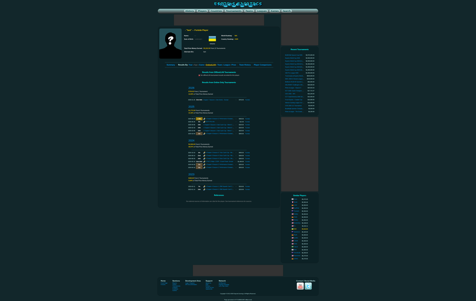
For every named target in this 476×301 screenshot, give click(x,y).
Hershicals (297, 252)
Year (191, 65)
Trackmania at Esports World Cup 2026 (297, 76)
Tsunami (296, 211)
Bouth (295, 202)
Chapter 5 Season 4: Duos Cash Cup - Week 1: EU (222, 158)
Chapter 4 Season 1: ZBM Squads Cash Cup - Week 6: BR (224, 186)
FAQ (207, 284)
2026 (191, 87)
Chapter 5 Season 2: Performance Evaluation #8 (221, 164)
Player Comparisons (262, 65)
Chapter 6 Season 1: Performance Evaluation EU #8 (222, 133)
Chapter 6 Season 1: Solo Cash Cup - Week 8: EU (219, 127)
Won (295, 249)
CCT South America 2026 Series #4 (295, 96)
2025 (191, 106)
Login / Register (190, 283)
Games (174, 290)
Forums (163, 284)
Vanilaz (296, 214)
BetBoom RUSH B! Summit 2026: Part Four (298, 82)
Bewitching (297, 223)
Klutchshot (297, 255)
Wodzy (296, 220)
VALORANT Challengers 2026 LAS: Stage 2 (298, 85)
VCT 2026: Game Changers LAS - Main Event (299, 90)
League (227, 65)
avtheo (296, 258)
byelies (296, 238)
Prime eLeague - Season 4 (293, 88)
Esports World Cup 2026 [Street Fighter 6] (297, 70)
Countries (175, 289)
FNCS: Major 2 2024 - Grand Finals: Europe (220, 161)
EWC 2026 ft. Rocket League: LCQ (295, 79)
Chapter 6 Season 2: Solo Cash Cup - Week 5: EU (219, 124)
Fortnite (247, 100)
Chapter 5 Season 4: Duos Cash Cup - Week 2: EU (222, 155)
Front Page (164, 283)
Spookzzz (297, 232)
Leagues (175, 287)
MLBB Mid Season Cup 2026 (293, 55)
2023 (191, 174)
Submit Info (209, 289)
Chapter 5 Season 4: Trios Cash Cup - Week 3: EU (222, 152)
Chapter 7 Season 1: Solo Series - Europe (215, 100)
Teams (174, 284)
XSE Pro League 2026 (291, 73)
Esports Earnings (224, 284)
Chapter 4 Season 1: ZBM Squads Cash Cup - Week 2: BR (224, 189)
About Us (208, 283)
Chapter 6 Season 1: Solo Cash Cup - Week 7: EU (219, 130)
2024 (191, 140)
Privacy (208, 286)
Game (201, 65)
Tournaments (176, 286)
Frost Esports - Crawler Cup (293, 99)
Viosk (295, 217)
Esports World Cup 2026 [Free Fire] (296, 64)
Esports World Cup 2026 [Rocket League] (297, 67)
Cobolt (296, 240)
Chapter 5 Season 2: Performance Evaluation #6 (221, 167)
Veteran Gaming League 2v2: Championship (298, 102)
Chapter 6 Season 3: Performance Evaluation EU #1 (222, 118)
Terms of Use (210, 287)
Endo (295, 243)
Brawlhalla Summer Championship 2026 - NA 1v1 (299, 108)
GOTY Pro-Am (210, 121)
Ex (295, 226)
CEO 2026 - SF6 (290, 93)
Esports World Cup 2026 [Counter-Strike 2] (298, 61)
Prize (234, 65)
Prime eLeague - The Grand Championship (298, 111)
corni (295, 205)
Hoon (295, 199)
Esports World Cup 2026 (292, 58)
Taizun (296, 246)
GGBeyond (222, 283)
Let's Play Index (223, 286)
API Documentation (191, 284)
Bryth (295, 235)
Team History (245, 65)
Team (219, 65)
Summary (171, 65)
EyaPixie (296, 208)
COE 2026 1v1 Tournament (293, 105)
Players (174, 283)
